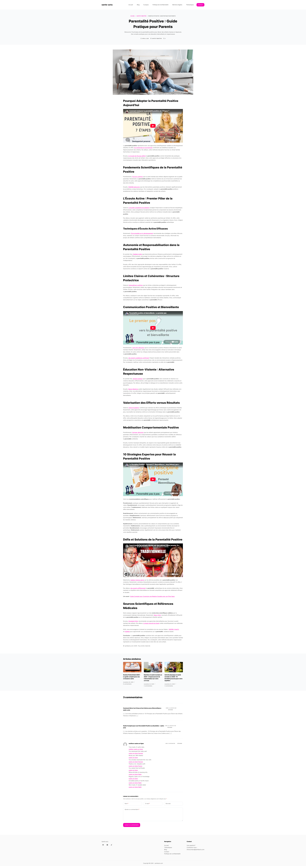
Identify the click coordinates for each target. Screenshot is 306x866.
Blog (138, 4)
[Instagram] (107, 844)
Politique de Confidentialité (160, 4)
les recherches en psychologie (143, 147)
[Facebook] (103, 844)
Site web (168, 803)
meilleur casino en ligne (136, 743)
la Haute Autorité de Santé (151, 623)
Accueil (131, 4)
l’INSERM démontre (134, 187)
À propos (146, 4)
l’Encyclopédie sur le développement (142, 233)
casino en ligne (133, 757)
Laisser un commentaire (132, 825)
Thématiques (190, 4)
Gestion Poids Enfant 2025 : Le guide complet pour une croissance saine (131, 676)
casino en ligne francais (136, 753)
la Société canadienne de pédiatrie (139, 207)
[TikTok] (111, 844)
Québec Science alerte (137, 580)
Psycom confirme (137, 176)
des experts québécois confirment (138, 358)
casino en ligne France (135, 766)
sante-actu (107, 5)
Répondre (170, 709)
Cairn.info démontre (138, 347)
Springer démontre (138, 432)
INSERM (171, 629)
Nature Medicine (133, 389)
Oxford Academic (134, 407)
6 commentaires (127, 684)
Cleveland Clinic (133, 621)
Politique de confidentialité (172, 854)
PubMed (127, 631)
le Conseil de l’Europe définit (137, 156)
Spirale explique (137, 378)
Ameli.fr (176, 629)
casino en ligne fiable (135, 774)
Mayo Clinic (157, 615)
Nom (126, 803)
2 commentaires (148, 686)
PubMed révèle (137, 254)
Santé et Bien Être (157, 38)
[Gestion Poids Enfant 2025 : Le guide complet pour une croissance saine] (132, 667)
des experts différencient (138, 588)
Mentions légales (177, 4)
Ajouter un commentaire (132, 809)
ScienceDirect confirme (136, 285)
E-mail (147, 803)
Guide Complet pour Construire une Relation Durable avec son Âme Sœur (152, 596)
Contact (200, 4)
